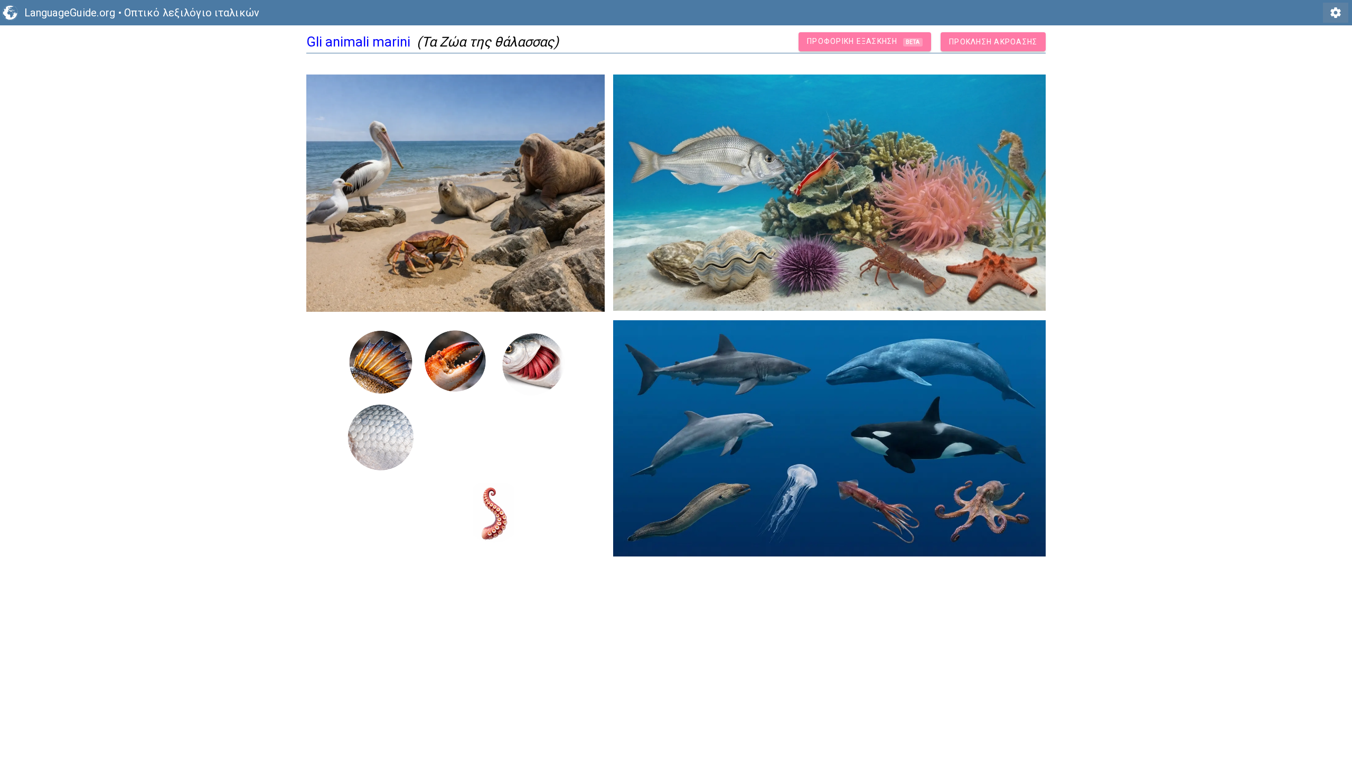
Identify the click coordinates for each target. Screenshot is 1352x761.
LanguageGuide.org (69, 12)
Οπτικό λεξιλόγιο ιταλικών (191, 12)
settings (1335, 12)
